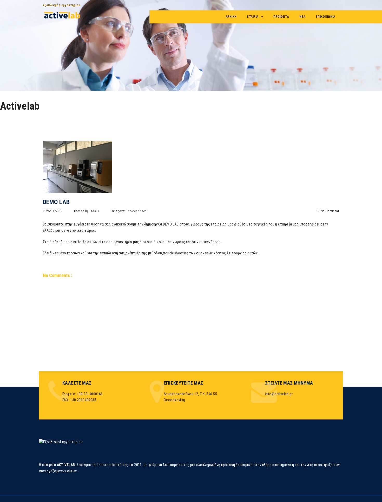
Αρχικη (231, 16)
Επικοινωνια (325, 16)
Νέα (302, 16)
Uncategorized (136, 211)
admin (94, 211)
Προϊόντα (281, 16)
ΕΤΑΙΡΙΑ (253, 16)
